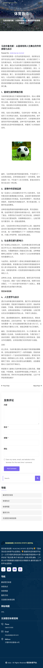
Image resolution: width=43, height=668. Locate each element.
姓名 (6, 427)
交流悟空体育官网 (9, 518)
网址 (5, 449)
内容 (5, 405)
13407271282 (9, 627)
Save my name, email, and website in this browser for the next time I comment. (20, 461)
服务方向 (6, 512)
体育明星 (6, 506)
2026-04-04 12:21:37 (17, 53)
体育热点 (6, 501)
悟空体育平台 (32, 662)
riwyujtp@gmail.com (12, 635)
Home (21, 18)
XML (2, 612)
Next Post (36, 386)
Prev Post (6, 386)
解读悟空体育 (8, 495)
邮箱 (6, 438)
